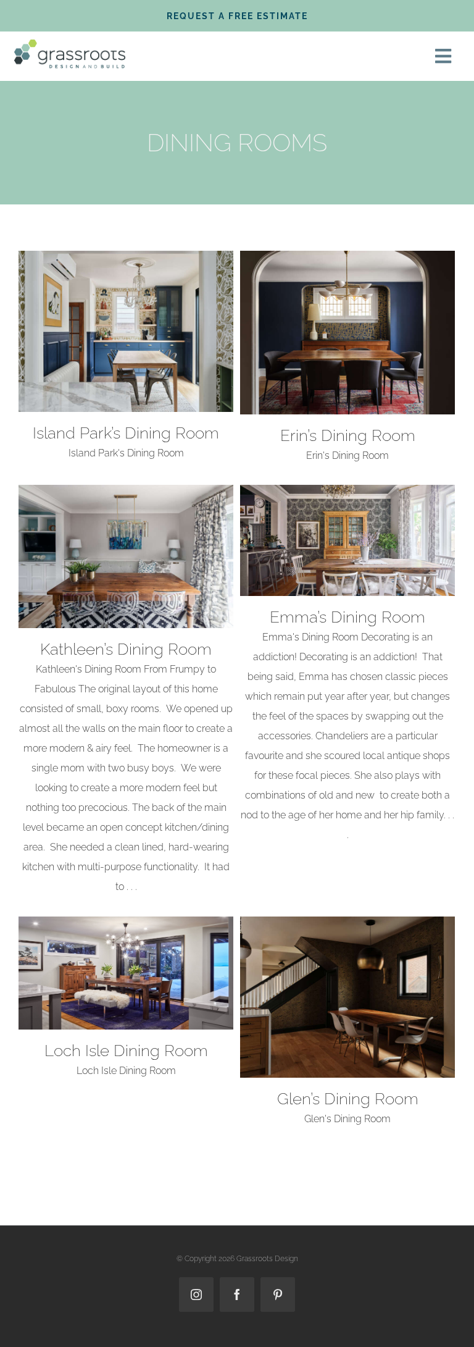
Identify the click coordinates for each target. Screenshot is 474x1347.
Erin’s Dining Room (347, 435)
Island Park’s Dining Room (126, 433)
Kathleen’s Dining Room (126, 649)
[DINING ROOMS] (126, 331)
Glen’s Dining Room (347, 1098)
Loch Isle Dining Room (126, 1050)
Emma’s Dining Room (347, 617)
